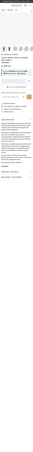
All (16, 10)
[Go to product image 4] (20, 48)
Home (3, 10)
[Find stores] (29, 96)
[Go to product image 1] (3, 48)
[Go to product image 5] (26, 48)
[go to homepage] (16, 5)
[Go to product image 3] (15, 48)
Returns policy (8, 111)
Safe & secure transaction (12, 109)
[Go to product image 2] (9, 48)
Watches (10, 10)
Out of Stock (13, 81)
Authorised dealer (9, 103)
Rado (13, 162)
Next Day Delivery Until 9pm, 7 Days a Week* (16, 1)
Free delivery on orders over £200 (15, 106)
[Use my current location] (23, 96)
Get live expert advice (17, 87)
